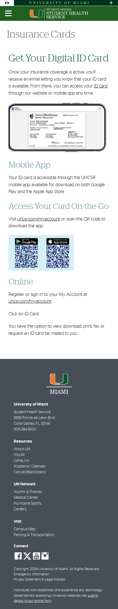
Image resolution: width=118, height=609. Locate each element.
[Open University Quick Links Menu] (111, 3)
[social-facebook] (18, 556)
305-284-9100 (25, 429)
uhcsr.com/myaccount (38, 219)
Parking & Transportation (34, 535)
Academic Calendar (30, 466)
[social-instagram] (45, 556)
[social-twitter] (27, 555)
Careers (20, 509)
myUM (19, 455)
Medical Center (26, 498)
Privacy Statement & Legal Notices (39, 579)
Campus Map (24, 529)
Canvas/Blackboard (30, 472)
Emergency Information (31, 574)
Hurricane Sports (27, 503)
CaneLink (21, 461)
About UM (22, 449)
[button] (106, 594)
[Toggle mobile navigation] (8, 13)
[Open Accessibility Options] (7, 3)
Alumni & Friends (28, 492)
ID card (101, 86)
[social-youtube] (36, 556)
